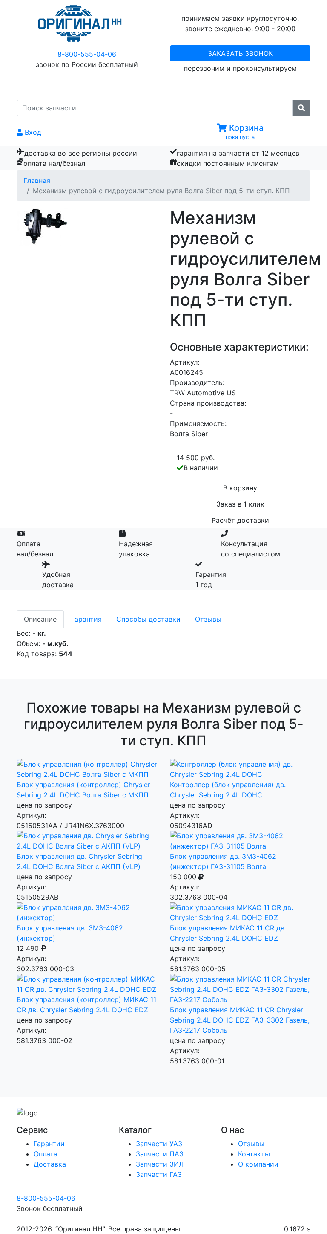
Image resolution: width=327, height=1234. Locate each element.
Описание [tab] (40, 619)
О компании (258, 1164)
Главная (36, 180)
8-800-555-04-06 (86, 54)
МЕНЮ (170, 86)
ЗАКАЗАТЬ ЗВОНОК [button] (240, 53)
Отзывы (251, 1143)
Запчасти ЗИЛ (160, 1164)
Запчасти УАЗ (159, 1143)
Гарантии (49, 1143)
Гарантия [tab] (86, 619)
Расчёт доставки (240, 520)
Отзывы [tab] (208, 619)
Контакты (254, 1154)
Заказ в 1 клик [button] (240, 504)
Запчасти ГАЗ (159, 1174)
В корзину (240, 488)
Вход (32, 132)
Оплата (45, 1154)
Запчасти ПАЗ (160, 1154)
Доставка (50, 1164)
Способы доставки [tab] (148, 619)
